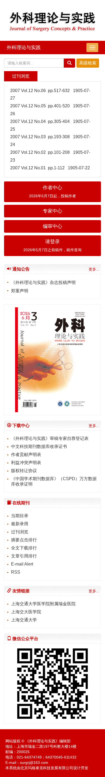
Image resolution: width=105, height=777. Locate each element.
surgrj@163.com (34, 762)
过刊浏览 (19, 532)
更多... (94, 269)
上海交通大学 (24, 620)
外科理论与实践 (24, 47)
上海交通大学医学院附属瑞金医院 (43, 603)
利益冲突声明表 (26, 462)
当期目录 (19, 515)
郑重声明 (19, 291)
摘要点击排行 (24, 540)
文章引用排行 (24, 556)
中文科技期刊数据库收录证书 (39, 446)
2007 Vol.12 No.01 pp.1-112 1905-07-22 (50, 168)
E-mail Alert (22, 564)
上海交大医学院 (26, 612)
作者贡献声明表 (26, 454)
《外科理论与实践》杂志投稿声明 (43, 282)
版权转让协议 (24, 470)
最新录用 (19, 523)
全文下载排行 (24, 548)
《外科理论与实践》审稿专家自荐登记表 (50, 438)
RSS (15, 572)
